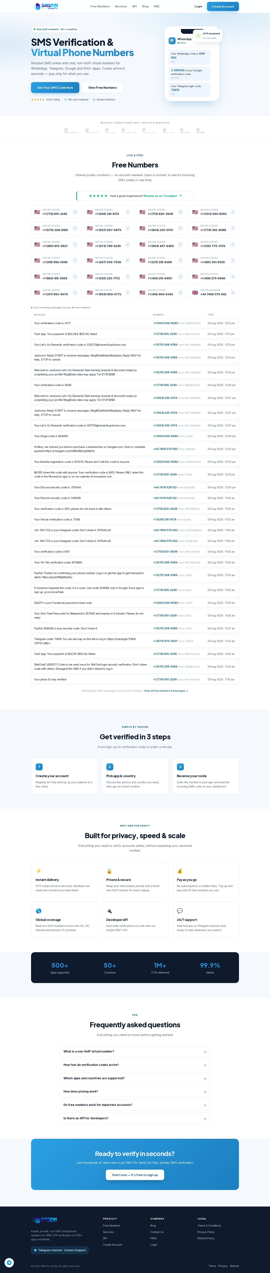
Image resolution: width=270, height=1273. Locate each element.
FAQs (153, 1238)
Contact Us (157, 1232)
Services (121, 6)
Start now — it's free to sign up (135, 1175)
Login (198, 6)
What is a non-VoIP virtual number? (89, 1051)
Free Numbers (100, 6)
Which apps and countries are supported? (94, 1078)
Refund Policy (206, 1238)
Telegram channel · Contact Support (62, 1250)
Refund (234, 1265)
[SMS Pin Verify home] (44, 6)
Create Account (223, 6)
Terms (212, 1265)
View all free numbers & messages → (166, 690)
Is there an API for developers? (86, 1118)
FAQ (156, 6)
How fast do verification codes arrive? (91, 1065)
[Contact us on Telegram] (9, 1262)
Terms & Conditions (209, 1225)
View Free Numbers (102, 87)
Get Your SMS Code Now (55, 87)
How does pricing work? (81, 1091)
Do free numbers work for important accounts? (98, 1105)
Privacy (223, 1265)
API (134, 6)
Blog (145, 6)
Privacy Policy (206, 1232)
